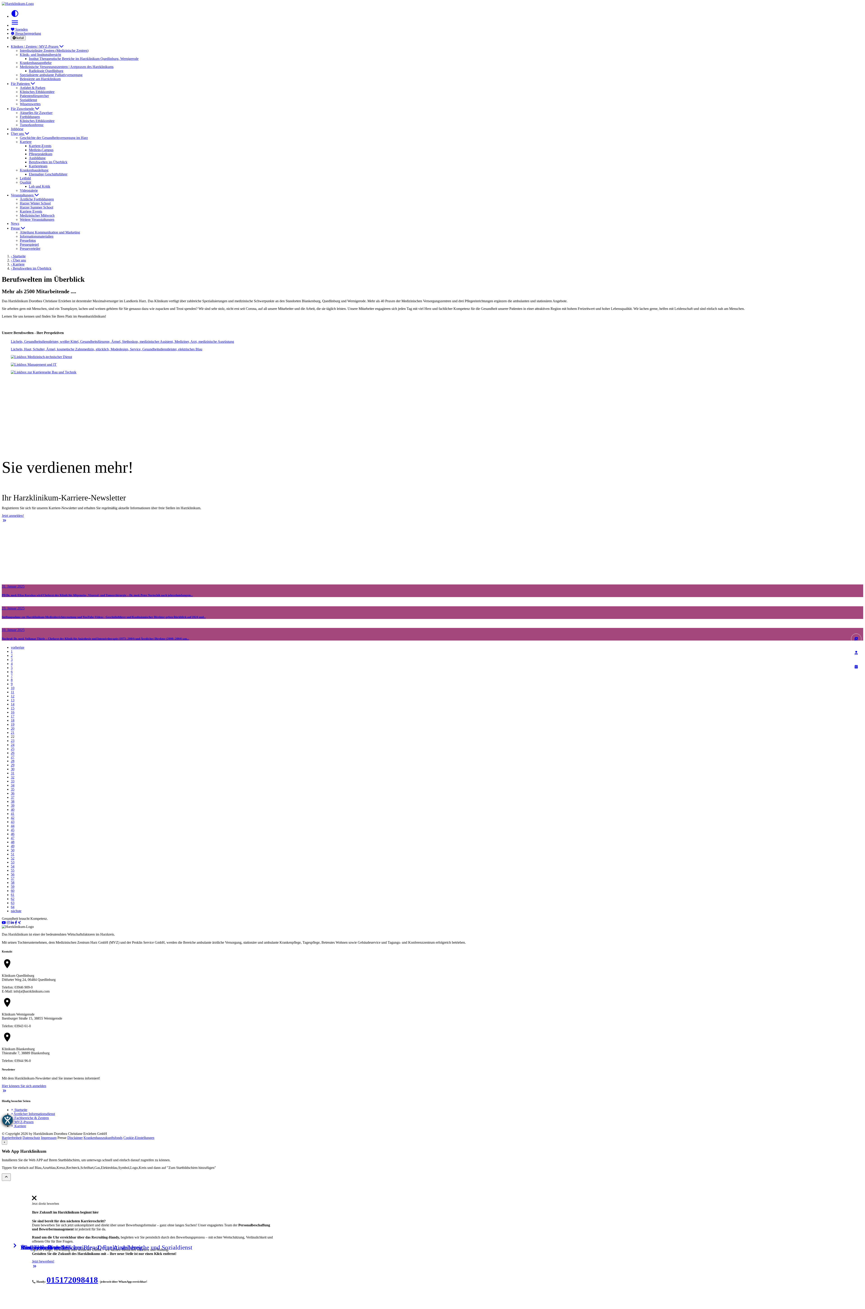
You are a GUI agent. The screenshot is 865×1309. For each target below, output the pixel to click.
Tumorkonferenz (31, 125)
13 (12, 700)
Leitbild (25, 178)
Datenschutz (31, 1138)
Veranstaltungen (22, 195)
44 (12, 826)
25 (12, 749)
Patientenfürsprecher (34, 96)
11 (12, 692)
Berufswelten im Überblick (48, 162)
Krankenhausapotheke (36, 63)
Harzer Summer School (36, 207)
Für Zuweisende (23, 109)
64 (12, 907)
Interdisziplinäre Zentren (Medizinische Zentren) (54, 50)
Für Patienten (21, 84)
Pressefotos (28, 240)
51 (12, 854)
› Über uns (18, 260)
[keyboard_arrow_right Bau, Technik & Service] (432, 372)
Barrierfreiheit (12, 1138)
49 (12, 846)
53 (12, 862)
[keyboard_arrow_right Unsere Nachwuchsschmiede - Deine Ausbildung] (432, 380)
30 (12, 769)
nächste (16, 911)
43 (12, 822)
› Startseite (18, 256)
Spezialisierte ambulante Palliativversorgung (51, 75)
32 (12, 777)
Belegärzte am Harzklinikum (40, 79)
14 (12, 704)
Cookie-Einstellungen (138, 1138)
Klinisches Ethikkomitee (37, 92)
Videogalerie (29, 190)
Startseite (19, 1110)
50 (12, 850)
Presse (16, 228)
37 (12, 797)
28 (12, 761)
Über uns (18, 134)
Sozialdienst (28, 100)
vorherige (17, 647)
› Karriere (18, 264)
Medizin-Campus (41, 150)
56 (12, 874)
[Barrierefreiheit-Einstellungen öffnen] (7, 1120)
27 (12, 757)
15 (12, 708)
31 (12, 773)
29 (12, 765)
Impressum (49, 1138)
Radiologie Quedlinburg (46, 71)
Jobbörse (17, 129)
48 (12, 842)
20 (12, 728)
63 (12, 903)
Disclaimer (75, 1138)
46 (12, 834)
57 (12, 878)
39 (12, 805)
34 (12, 785)
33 (12, 781)
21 (12, 732)
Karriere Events (31, 211)
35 (12, 789)
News (15, 223)
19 (12, 724)
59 (12, 887)
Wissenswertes (30, 104)
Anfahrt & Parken (32, 88)
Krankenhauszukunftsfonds (103, 1138)
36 (12, 793)
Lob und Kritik (39, 186)
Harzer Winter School (35, 203)
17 (12, 716)
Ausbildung (37, 158)
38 (12, 801)
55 (12, 870)
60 (12, 891)
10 (12, 688)
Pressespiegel (29, 244)
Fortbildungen (30, 117)
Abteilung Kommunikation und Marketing (50, 232)
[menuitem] (34, 1199)
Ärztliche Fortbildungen (37, 199)
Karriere (18, 1126)
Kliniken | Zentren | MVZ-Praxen (35, 46)
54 (12, 866)
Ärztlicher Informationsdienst (33, 1114)
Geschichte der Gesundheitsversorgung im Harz (54, 138)
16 (12, 712)
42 (12, 818)
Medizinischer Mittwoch (37, 215)
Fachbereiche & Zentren (30, 1118)
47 (12, 838)
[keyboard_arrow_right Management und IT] (432, 365)
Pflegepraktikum (40, 154)
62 (12, 899)
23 (12, 741)
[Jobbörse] (856, 639)
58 (12, 882)
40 (12, 809)
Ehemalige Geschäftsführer (48, 174)
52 (12, 858)
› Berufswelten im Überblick (31, 268)
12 (12, 696)
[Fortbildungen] (856, 653)
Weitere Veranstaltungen (37, 219)
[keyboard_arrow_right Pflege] (432, 349)
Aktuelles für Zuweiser (36, 113)
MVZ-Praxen (22, 1122)
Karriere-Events (40, 146)
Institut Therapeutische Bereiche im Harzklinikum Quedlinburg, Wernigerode (84, 59)
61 (12, 895)
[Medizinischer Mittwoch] (856, 666)
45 (12, 830)
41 (12, 814)
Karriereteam (38, 166)
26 (12, 753)
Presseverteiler (30, 248)
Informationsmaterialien (36, 236)
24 (12, 745)
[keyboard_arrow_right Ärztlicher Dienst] (432, 342)
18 (12, 720)
